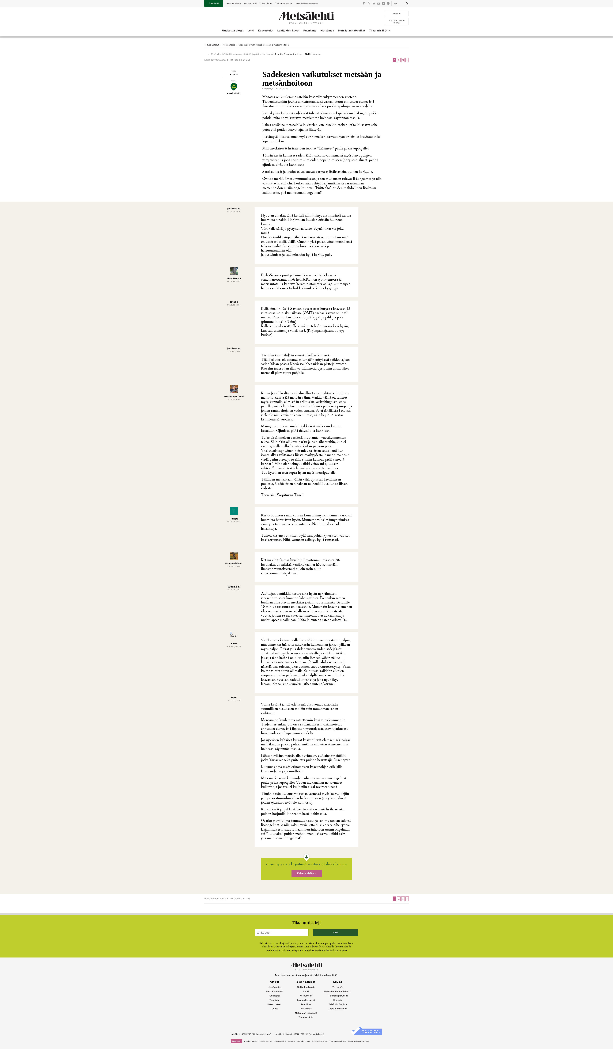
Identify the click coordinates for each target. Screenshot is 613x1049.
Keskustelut (265, 30)
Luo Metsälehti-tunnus (397, 21)
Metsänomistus (274, 991)
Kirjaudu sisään (305, 873)
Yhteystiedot (265, 3)
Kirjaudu (397, 13)
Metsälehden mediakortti (337, 991)
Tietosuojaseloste (283, 3)
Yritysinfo (337, 987)
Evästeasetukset (320, 1041)
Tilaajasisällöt (378, 30)
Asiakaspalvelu (233, 3)
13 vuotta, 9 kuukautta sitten (288, 54)
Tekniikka (274, 1000)
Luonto (274, 1008)
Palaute (291, 1041)
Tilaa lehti (214, 3)
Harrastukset (274, 1004)
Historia (337, 1000)
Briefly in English (338, 1004)
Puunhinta (310, 30)
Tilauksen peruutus (337, 996)
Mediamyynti (250, 3)
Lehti (250, 30)
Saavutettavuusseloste (306, 3)
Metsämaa (327, 30)
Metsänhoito (229, 45)
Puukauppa (274, 996)
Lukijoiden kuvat (288, 30)
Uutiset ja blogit (233, 30)
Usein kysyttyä (303, 1041)
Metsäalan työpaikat (351, 30)
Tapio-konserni (336, 1008)
